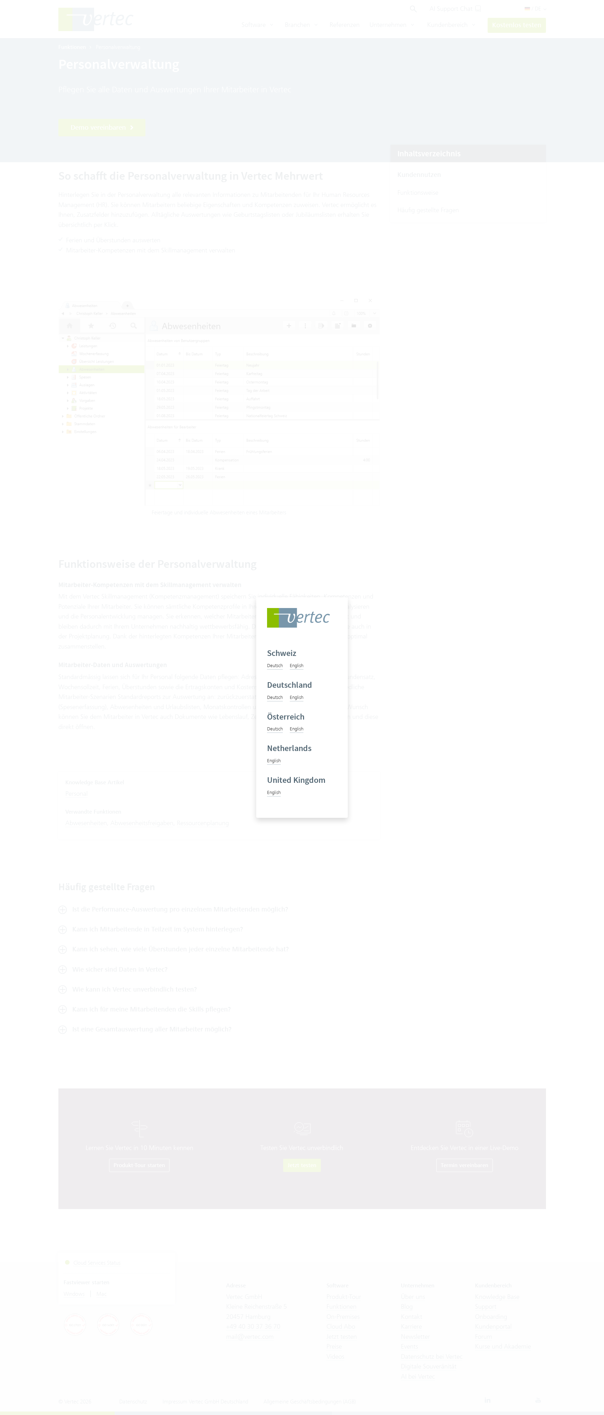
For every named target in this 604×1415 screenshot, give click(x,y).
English (296, 665)
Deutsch (275, 665)
